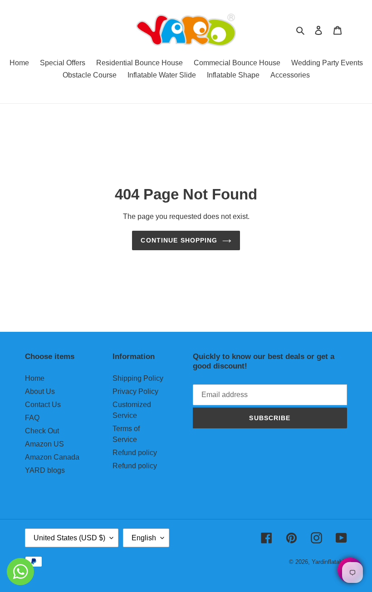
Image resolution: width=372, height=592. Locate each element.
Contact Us (43, 404)
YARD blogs (45, 470)
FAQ (32, 418)
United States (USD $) (69, 538)
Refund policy (135, 452)
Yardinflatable (329, 561)
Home (34, 378)
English (144, 538)
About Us (40, 391)
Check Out (42, 431)
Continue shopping (179, 240)
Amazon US (44, 444)
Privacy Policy (135, 391)
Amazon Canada (52, 457)
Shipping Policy (138, 378)
